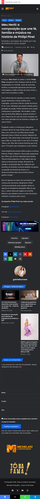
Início (4, 16)
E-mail (4, 401)
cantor (15, 238)
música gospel (15, 243)
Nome (4, 392)
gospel (25, 238)
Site (3, 410)
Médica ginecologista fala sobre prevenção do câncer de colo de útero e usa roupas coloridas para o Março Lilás (29, 347)
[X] (10, 254)
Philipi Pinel (13, 217)
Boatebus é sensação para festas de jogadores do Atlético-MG (10, 317)
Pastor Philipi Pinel (14, 212)
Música (11, 20)
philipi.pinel (15, 207)
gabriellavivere (8, 47)
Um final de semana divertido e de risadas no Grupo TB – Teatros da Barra (10, 305)
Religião (18, 20)
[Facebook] (5, 254)
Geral (9, 16)
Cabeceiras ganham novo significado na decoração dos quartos (28, 305)
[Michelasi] (9, 9)
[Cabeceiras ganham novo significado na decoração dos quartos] (29, 295)
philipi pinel (20, 247)
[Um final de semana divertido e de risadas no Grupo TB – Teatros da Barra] (10, 295)
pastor (28, 243)
